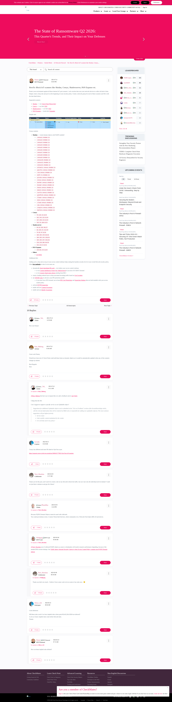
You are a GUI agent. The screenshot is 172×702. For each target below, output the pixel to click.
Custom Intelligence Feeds (47, 270)
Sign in (61, 693)
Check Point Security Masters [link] (74, 677)
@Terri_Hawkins (36, 547)
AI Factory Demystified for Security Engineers (131, 159)
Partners (133, 11)
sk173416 (74, 396)
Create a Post (139, 58)
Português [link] (110, 684)
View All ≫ (123, 128)
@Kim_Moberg (35, 396)
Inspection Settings (80, 280)
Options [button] (110, 63)
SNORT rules (39, 278)
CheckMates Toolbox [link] (92, 677)
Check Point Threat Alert (49, 104)
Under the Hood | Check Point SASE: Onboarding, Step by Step (130, 190)
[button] (135, 2)
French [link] (109, 679)
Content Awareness (46, 287)
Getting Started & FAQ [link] (33, 677)
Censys (35, 106)
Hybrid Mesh (48, 63)
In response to (38, 391)
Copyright (83, 700)
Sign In (145, 7)
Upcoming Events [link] (91, 684)
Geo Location (78, 275)
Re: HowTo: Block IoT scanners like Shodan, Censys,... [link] (83, 63)
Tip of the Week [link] (71, 679)
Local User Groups (119, 11)
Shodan (35, 104)
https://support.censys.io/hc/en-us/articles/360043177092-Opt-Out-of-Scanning (51, 453)
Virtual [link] (129, 179)
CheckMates (32, 63)
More (142, 11)
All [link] (123, 179)
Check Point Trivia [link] (52, 679)
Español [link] (110, 677)
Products (97, 11)
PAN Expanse (37, 111)
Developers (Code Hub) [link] (93, 679)
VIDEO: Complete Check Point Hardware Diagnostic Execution (129, 153)
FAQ (46, 106)
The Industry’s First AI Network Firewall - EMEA (130, 224)
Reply (105, 300)
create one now (158, 693)
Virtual (121, 183)
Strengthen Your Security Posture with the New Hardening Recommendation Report (130, 145)
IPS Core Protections (66, 280)
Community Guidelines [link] (33, 679)
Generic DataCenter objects (47, 273)
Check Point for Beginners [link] (53, 677)
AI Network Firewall (60, 63)
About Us (98, 700)
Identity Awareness (46, 290)
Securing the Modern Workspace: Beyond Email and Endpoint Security (130, 202)
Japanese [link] (110, 682)
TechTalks (69, 682)
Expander (52, 111)
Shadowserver (37, 109)
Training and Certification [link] (73, 684)
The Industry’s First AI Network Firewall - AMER (130, 249)
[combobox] (78, 69)
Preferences (156, 2)
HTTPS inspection (42, 285)
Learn (106, 11)
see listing (39, 255)
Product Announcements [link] (93, 682)
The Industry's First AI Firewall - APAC (130, 215)
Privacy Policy (73, 2)
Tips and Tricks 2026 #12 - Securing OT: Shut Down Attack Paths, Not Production (130, 236)
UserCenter (105, 700)
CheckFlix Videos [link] (51, 682)
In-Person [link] (136, 179)
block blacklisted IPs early (47, 268)
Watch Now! (39, 42)
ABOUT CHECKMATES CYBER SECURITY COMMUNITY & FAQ (119, 7)
